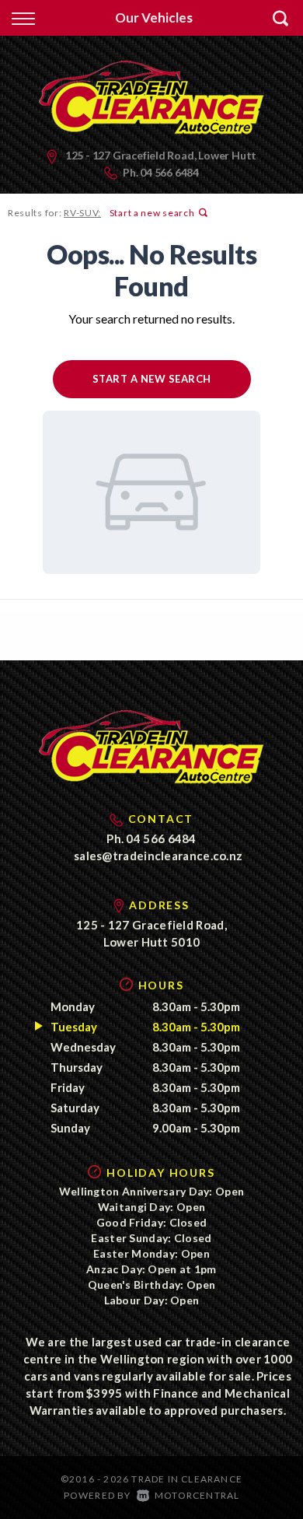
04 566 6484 (169, 172)
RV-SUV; (82, 213)
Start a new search (152, 213)
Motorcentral (197, 1495)
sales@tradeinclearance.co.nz (158, 856)
